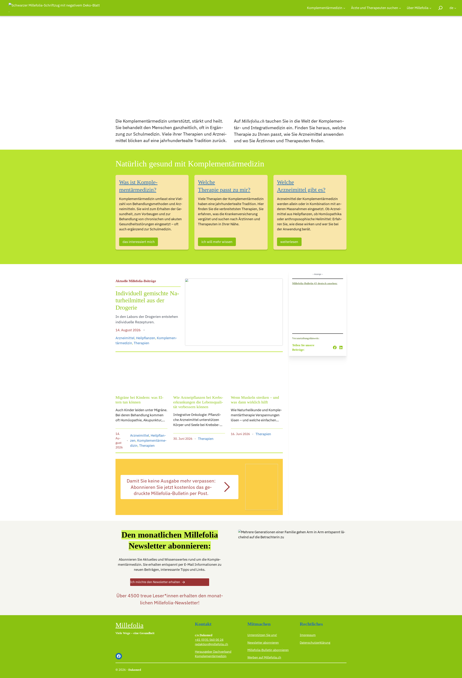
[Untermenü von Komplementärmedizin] (344, 8)
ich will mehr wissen (216, 242)
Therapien (141, 343)
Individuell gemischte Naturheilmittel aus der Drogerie (147, 300)
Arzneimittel (125, 338)
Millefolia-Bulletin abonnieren (268, 650)
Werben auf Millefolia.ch (264, 657)
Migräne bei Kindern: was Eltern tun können (139, 399)
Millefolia (129, 625)
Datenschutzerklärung (315, 643)
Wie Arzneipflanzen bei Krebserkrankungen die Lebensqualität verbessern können (198, 402)
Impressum (308, 635)
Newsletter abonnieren (263, 643)
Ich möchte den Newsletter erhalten (155, 582)
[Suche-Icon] (440, 8)
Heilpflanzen (145, 338)
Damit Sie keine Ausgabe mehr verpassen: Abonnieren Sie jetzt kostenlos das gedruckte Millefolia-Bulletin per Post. (171, 487)
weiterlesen (289, 242)
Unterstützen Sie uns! (262, 635)
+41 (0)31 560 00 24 (209, 640)
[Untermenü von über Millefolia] (430, 8)
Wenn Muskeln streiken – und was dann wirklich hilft (255, 399)
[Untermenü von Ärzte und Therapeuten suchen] (400, 8)
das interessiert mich (139, 242)
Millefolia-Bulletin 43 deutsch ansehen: (314, 283)
